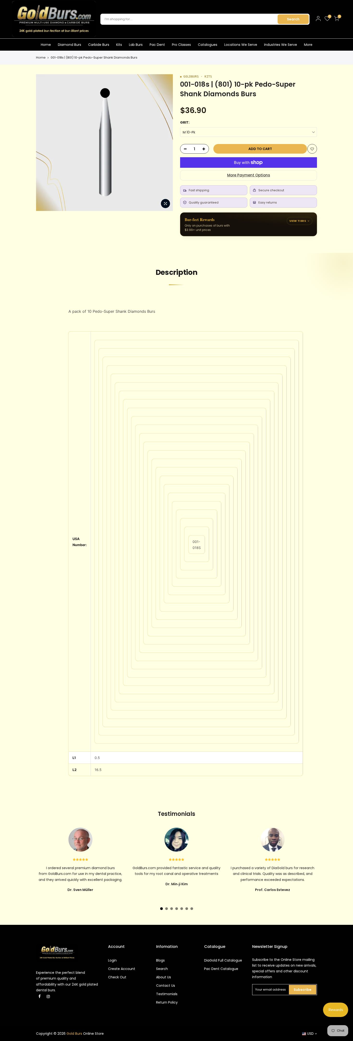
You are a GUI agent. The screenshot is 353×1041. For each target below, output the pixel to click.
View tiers (297, 221)
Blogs (160, 960)
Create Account (121, 968)
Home (46, 44)
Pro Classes (181, 44)
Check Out (117, 977)
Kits (119, 44)
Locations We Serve (240, 44)
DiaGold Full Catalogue (223, 960)
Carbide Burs (98, 44)
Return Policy (167, 1002)
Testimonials (166, 994)
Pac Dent (157, 44)
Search (293, 19)
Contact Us (165, 985)
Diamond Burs (69, 44)
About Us (163, 977)
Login (112, 960)
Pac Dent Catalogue (221, 968)
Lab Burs (136, 44)
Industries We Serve (280, 44)
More (308, 44)
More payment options (248, 175)
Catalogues (207, 44)
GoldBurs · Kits (197, 76)
